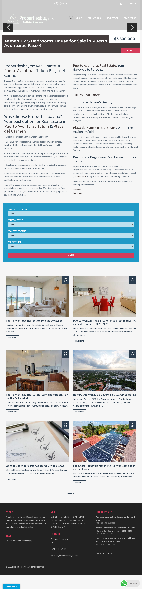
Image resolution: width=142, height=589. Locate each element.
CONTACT (55, 523)
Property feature (17, 231)
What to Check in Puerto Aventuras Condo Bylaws (35, 465)
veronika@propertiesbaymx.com (64, 555)
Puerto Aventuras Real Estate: (95, 65)
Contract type (15, 220)
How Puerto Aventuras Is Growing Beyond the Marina (104, 394)
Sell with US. (94, 18)
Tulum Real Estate (86, 95)
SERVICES (65, 517)
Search (71, 255)
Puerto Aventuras (19, 70)
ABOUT (54, 517)
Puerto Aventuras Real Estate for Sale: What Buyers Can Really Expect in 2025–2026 (104, 322)
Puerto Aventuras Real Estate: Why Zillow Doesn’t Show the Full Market (37, 396)
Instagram (77, 193)
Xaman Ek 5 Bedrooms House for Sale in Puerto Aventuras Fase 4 (55, 43)
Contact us (82, 176)
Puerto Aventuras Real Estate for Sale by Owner (34, 320)
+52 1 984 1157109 (58, 549)
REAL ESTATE (112, 18)
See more (71, 493)
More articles (104, 553)
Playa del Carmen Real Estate (94, 127)
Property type (15, 242)
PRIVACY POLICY (77, 520)
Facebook (77, 189)
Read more (12, 338)
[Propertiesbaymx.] (30, 18)
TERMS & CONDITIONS (73, 523)
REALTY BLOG (130, 18)
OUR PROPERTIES (59, 520)
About (79, 18)
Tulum (43, 126)
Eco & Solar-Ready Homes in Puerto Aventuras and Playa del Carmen (104, 467)
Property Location (17, 209)
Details (130, 50)
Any (12, 213)
